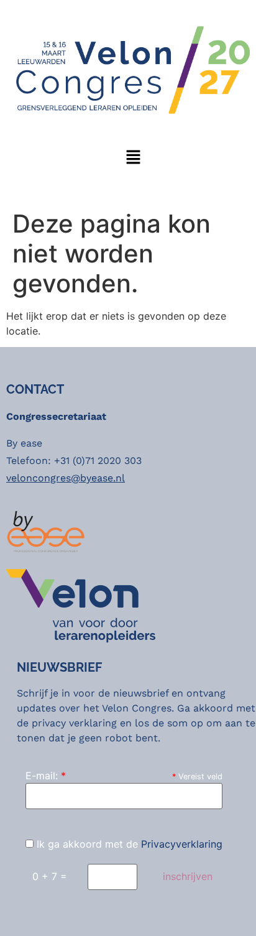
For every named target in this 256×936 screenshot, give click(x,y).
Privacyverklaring (181, 844)
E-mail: (45, 776)
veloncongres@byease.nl (65, 478)
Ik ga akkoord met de (128, 844)
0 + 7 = (49, 876)
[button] (133, 158)
